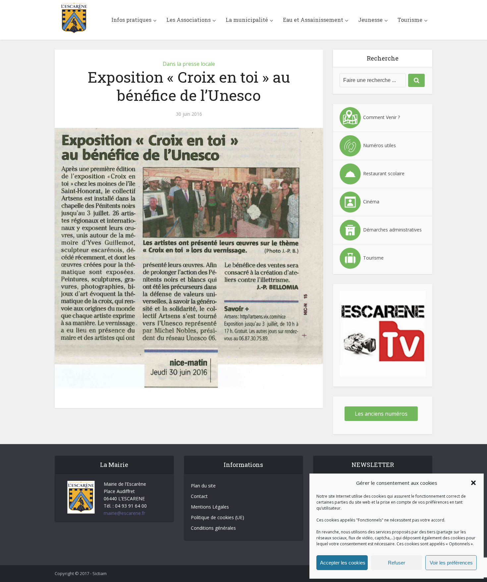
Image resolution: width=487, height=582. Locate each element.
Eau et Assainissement (313, 19)
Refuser (396, 562)
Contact (199, 496)
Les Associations (188, 19)
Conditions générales (213, 528)
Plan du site (203, 485)
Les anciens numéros (381, 413)
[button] (473, 482)
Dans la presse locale (189, 63)
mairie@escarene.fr (124, 513)
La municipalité (247, 19)
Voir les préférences (451, 562)
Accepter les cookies (342, 562)
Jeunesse (370, 19)
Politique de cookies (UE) (217, 517)
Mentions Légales (210, 507)
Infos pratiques (131, 19)
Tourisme (410, 19)
